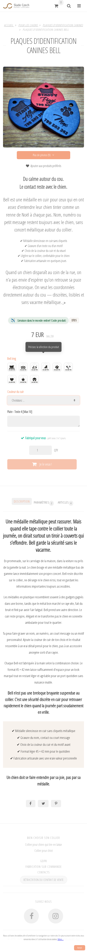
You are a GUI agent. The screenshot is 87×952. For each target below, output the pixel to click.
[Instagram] (55, 916)
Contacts (43, 872)
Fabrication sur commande (43, 867)
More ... (61, 939)
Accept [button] (79, 947)
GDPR (43, 861)
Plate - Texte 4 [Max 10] (19, 411)
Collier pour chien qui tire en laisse (43, 844)
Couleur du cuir (15, 391)
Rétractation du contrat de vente (43, 880)
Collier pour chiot (43, 850)
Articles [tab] (65, 502)
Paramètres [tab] (43, 502)
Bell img (11, 358)
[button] (56, 6)
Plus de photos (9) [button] (42, 155)
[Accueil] (16, 5)
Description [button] (22, 501)
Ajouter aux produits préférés (46, 166)
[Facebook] (31, 916)
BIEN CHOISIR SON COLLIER (43, 838)
